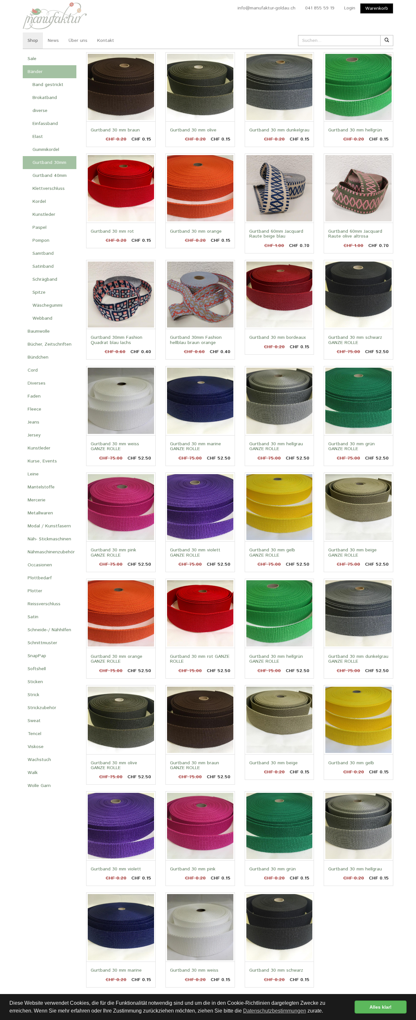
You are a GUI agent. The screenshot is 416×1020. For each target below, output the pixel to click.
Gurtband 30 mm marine (116, 970)
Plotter (35, 591)
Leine (33, 474)
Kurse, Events (42, 461)
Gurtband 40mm (49, 175)
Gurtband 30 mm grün (272, 869)
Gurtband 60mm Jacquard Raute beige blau (276, 234)
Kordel (39, 201)
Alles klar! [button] (381, 1007)
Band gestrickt (47, 84)
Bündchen (38, 357)
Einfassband (45, 123)
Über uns (78, 40)
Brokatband (44, 97)
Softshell (37, 669)
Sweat (34, 721)
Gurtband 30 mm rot (112, 231)
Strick (33, 695)
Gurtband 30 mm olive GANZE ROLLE (114, 765)
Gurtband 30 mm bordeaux (277, 337)
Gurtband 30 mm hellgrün (355, 130)
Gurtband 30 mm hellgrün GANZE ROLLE (276, 659)
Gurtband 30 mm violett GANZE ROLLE (195, 552)
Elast (37, 136)
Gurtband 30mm (49, 162)
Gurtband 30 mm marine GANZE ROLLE (195, 446)
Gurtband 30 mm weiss (194, 970)
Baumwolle (39, 331)
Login (349, 8)
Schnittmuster (42, 643)
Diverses (37, 383)
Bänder (35, 71)
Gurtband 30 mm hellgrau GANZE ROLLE (276, 446)
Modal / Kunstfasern (49, 526)
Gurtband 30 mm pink (192, 869)
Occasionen (40, 565)
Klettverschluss (48, 188)
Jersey (34, 435)
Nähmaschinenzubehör (51, 552)
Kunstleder (43, 214)
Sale (32, 58)
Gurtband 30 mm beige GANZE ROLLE (352, 552)
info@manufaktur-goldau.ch (266, 8)
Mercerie (37, 500)
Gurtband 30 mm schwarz (276, 970)
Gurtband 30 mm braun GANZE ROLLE (194, 765)
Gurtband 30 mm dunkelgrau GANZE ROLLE (358, 659)
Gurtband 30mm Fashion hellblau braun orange (196, 340)
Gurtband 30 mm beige (273, 763)
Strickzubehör (42, 708)
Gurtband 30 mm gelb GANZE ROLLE (272, 552)
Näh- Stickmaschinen (49, 539)
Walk (33, 772)
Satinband (43, 266)
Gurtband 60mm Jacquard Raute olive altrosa (355, 234)
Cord (33, 370)
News (53, 40)
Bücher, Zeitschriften (50, 344)
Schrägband (44, 279)
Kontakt (105, 40)
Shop (33, 40)
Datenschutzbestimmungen (274, 1011)
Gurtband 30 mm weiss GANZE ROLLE (115, 446)
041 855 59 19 (319, 8)
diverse (39, 110)
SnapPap (37, 656)
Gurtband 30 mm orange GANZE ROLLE (116, 659)
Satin (33, 617)
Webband (42, 318)
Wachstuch (39, 759)
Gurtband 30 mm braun (115, 130)
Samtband (43, 253)
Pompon (40, 240)
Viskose (36, 746)
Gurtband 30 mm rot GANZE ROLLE (199, 659)
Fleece (34, 409)
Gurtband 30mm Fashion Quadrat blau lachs (116, 340)
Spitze (39, 292)
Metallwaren (40, 513)
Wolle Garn (39, 785)
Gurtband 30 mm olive (193, 130)
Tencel (34, 734)
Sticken (35, 682)
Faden (34, 396)
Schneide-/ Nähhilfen (49, 630)
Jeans (33, 422)
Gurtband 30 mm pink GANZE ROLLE (113, 552)
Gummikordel (45, 149)
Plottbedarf (40, 578)
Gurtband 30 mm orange (196, 231)
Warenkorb (376, 8)
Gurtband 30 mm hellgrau (355, 869)
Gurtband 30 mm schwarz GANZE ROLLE (355, 340)
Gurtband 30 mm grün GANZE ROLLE (351, 446)
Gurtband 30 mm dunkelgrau (279, 130)
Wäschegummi (47, 305)
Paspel (39, 227)
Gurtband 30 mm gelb (351, 763)
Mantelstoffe (41, 487)
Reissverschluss (44, 604)
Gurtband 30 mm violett (116, 869)
